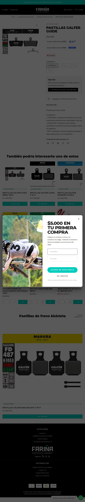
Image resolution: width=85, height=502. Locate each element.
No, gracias (62, 276)
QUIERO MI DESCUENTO (62, 270)
